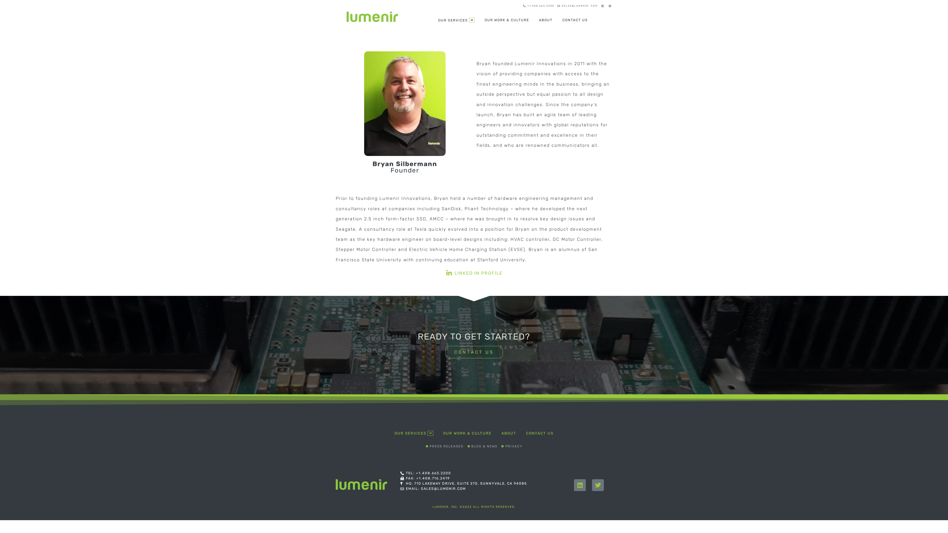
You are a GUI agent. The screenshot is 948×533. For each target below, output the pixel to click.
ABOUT (546, 20)
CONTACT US (575, 20)
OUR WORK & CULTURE (507, 20)
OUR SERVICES (453, 20)
